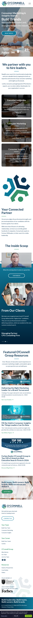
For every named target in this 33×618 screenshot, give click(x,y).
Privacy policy (4, 615)
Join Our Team (5, 555)
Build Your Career (6, 539)
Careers (4, 542)
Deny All (16, 615)
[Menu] (29, 3)
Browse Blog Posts (7, 466)
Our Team (4, 553)
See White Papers (7, 431)
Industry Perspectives (7, 566)
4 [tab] (7, 340)
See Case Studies (7, 398)
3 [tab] (5, 340)
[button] (9, 33)
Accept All (28, 615)
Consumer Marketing (7, 528)
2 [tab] (4, 340)
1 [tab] (2, 340)
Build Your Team (6, 526)
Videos (3, 571)
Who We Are (5, 550)
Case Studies (5, 568)
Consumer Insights (6, 531)
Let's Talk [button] (7, 490)
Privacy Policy (10, 605)
